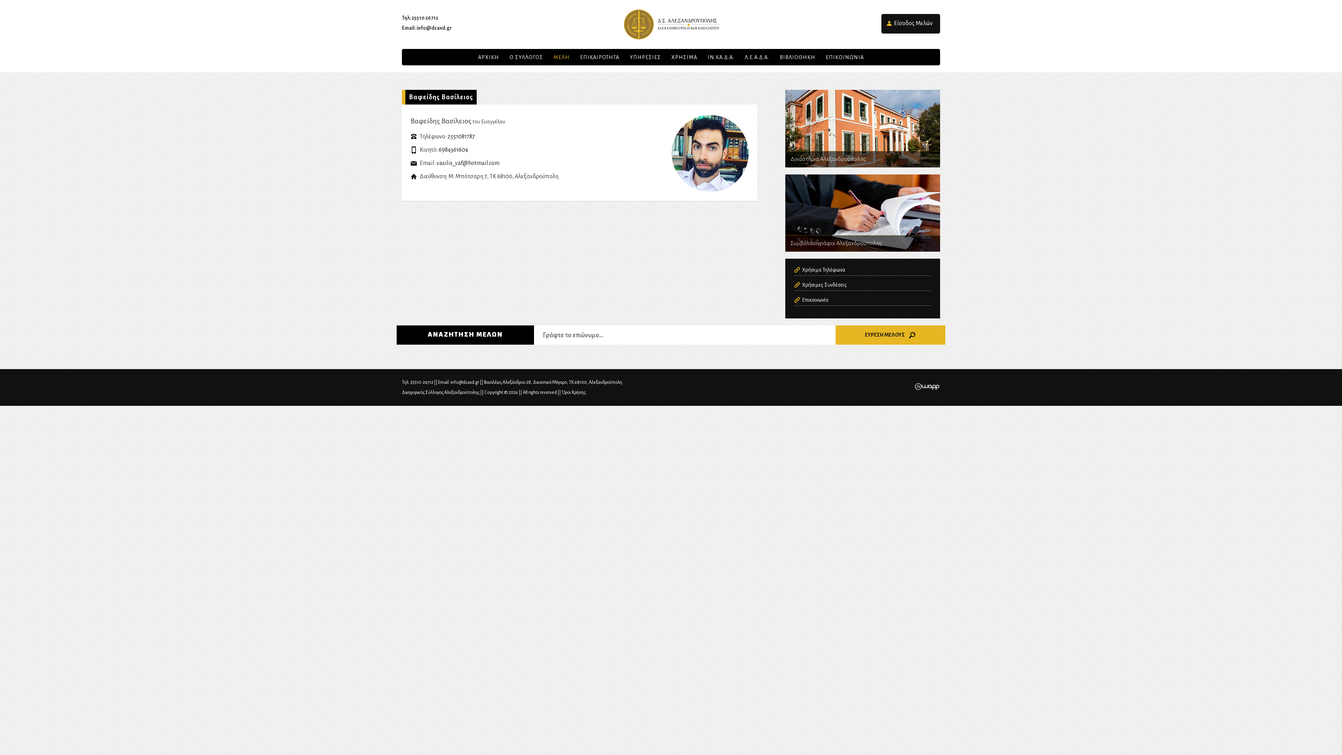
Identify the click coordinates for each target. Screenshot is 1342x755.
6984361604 (453, 150)
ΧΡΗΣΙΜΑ (684, 57)
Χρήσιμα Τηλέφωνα (823, 270)
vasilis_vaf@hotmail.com (467, 163)
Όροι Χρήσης (574, 392)
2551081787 (461, 137)
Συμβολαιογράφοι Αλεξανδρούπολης (862, 213)
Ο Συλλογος (526, 57)
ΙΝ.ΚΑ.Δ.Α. (721, 57)
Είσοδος (913, 23)
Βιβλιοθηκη (797, 57)
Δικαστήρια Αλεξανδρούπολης (862, 128)
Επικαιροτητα (599, 57)
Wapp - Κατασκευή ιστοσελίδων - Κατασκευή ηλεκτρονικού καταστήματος (927, 386)
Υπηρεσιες (645, 57)
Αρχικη (488, 57)
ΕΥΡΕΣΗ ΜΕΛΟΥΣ (885, 335)
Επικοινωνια (845, 57)
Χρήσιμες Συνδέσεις (824, 285)
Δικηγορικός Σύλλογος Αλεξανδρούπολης (671, 24)
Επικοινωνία (815, 300)
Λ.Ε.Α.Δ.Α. (757, 57)
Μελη (562, 57)
